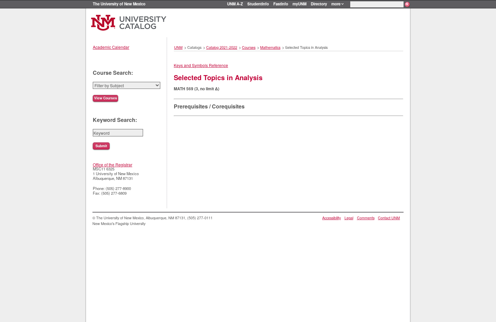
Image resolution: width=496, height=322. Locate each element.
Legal (349, 217)
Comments (366, 217)
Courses (248, 47)
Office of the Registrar (112, 164)
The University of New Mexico (119, 3)
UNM (178, 47)
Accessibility (331, 217)
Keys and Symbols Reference (201, 65)
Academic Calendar (111, 47)
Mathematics (270, 47)
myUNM (299, 3)
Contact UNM (389, 217)
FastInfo (280, 3)
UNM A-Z (235, 3)
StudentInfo (258, 3)
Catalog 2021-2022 (221, 47)
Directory (319, 3)
